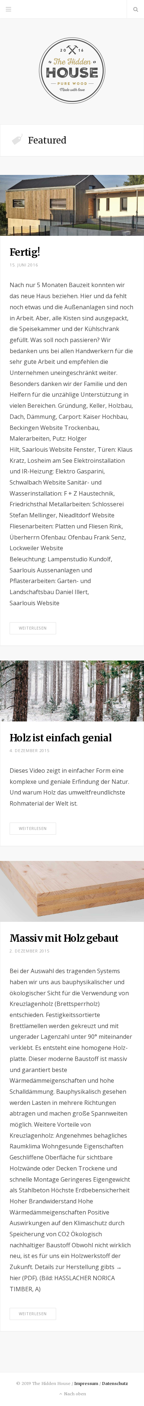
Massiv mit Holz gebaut (64, 938)
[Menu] (8, 9)
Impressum (86, 1383)
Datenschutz (115, 1383)
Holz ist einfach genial (61, 738)
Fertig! (25, 252)
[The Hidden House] (72, 71)
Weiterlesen (33, 628)
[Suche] (135, 9)
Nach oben (74, 1393)
